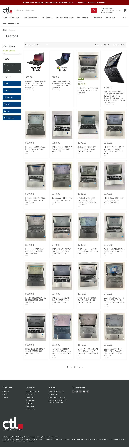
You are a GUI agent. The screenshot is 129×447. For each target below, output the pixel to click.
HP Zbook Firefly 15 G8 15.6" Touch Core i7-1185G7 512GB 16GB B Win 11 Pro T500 (88, 201)
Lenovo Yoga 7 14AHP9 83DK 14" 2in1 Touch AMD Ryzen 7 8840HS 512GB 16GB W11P (114, 352)
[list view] (124, 45)
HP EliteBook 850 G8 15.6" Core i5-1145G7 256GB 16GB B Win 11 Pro (113, 200)
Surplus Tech (30, 409)
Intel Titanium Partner (38, 439)
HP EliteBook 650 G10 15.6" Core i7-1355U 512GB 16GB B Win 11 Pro (62, 149)
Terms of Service (53, 437)
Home (5, 30)
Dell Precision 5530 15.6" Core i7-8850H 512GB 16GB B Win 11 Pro (88, 251)
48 (108, 45)
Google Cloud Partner (22, 439)
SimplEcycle (110, 17)
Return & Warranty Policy (57, 397)
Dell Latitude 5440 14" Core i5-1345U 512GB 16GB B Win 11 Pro (35, 200)
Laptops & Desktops (11, 17)
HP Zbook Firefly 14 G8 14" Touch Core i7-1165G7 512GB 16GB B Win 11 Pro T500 (114, 150)
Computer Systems (10, 65)
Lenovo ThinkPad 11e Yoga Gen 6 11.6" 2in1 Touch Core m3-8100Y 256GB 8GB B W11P (114, 301)
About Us (6, 391)
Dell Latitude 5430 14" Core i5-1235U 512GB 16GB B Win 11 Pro (114, 251)
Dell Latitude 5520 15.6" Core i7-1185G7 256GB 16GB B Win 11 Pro (87, 149)
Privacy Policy (53, 394)
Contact (5, 397)
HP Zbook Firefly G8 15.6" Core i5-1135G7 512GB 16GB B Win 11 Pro (87, 300)
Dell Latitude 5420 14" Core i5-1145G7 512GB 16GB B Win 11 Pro (88, 90)
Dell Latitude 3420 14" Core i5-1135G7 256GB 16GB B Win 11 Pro (62, 200)
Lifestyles (97, 17)
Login (124, 17)
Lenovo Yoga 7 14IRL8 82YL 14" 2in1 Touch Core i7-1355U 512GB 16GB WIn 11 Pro (88, 352)
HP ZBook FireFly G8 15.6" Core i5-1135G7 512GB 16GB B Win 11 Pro (61, 251)
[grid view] (121, 45)
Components (82, 17)
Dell (79, 94)
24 (101, 45)
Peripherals (47, 17)
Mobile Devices (30, 17)
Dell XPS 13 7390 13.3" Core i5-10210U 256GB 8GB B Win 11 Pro (35, 300)
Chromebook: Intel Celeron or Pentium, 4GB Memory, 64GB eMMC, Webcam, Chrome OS (62, 84)
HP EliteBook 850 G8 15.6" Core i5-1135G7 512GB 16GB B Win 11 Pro (61, 300)
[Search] (94, 10)
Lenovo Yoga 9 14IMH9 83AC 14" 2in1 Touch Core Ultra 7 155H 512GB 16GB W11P (61, 352)
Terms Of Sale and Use (56, 391)
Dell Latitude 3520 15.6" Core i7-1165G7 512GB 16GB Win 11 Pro (34, 251)
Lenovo (106, 306)
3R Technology (29, 90)
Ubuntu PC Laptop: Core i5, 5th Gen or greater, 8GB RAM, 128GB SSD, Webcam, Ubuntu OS (35, 84)
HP (52, 153)
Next (80, 367)
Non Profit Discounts (65, 17)
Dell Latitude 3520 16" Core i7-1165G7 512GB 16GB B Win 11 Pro (35, 149)
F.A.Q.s (5, 394)
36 (105, 45)
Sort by (28, 45)
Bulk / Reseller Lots (11, 23)
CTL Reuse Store (109, 104)
